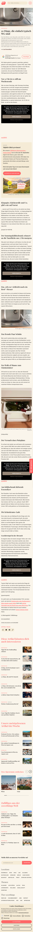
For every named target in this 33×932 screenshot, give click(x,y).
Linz (19, 872)
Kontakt (25, 898)
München (12, 875)
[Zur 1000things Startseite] (3, 3)
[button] (12, 629)
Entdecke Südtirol (26, 877)
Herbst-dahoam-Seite (22, 609)
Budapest (3, 877)
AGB (17, 900)
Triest (17, 877)
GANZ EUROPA (26, 875)
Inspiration (4, 28)
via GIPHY (4, 137)
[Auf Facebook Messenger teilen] (6, 629)
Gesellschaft (21, 887)
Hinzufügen (26, 56)
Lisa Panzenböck (7, 49)
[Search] (8, 3)
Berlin (19, 875)
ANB (21, 900)
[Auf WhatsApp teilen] (3, 629)
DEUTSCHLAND (5, 875)
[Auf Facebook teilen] (9, 629)
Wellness (12, 887)
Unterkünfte (4, 887)
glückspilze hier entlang (12, 173)
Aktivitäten (11, 885)
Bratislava (11, 877)
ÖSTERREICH (4, 872)
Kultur (18, 885)
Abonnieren (27, 862)
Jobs (20, 898)
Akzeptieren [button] (16, 925)
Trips (23, 885)
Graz (15, 872)
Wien (10, 872)
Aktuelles (3, 750)
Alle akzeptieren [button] (16, 921)
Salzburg (25, 872)
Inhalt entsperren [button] (16, 116)
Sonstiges (4, 890)
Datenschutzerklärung (7, 900)
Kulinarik (4, 885)
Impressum (27, 900)
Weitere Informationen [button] (16, 119)
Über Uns (3, 898)
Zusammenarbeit (12, 898)
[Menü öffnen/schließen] (30, 3)
